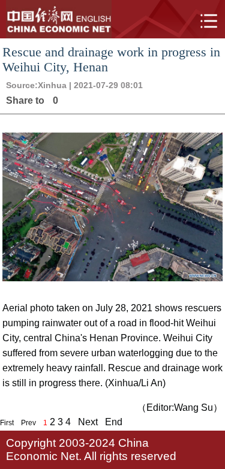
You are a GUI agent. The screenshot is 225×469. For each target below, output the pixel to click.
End (113, 422)
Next (88, 422)
